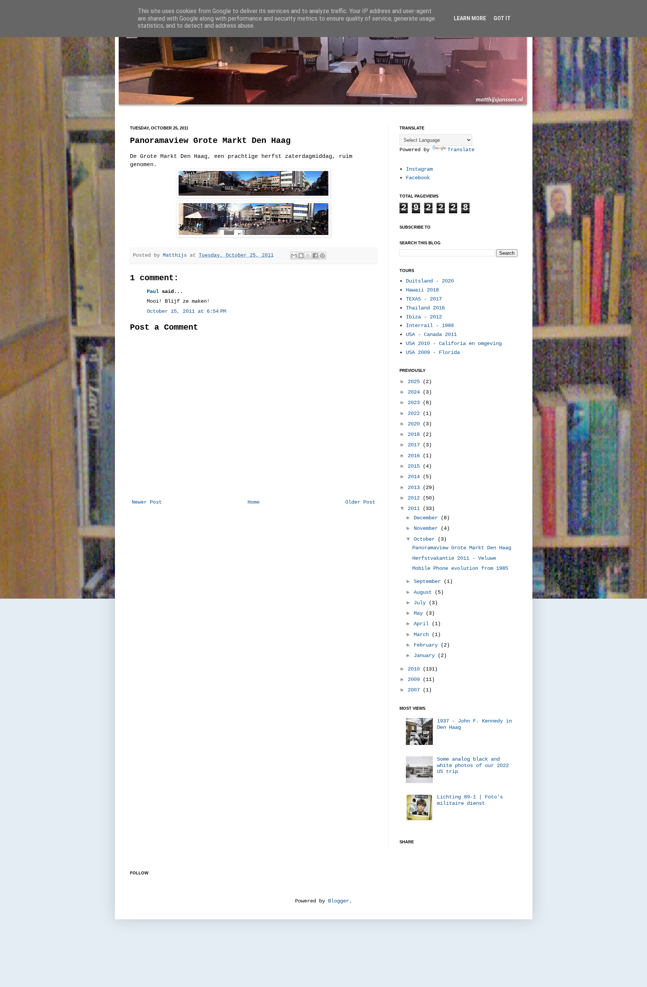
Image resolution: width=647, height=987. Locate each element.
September (429, 581)
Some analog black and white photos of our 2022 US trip (473, 765)
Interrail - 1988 (430, 326)
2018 (415, 434)
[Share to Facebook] (315, 255)
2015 (415, 466)
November (427, 528)
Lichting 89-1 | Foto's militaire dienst (470, 800)
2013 (415, 488)
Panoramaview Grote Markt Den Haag (461, 548)
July (421, 603)
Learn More (470, 18)
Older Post (360, 502)
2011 (415, 508)
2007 (415, 690)
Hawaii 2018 (422, 290)
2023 (415, 403)
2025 (415, 382)
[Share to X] (308, 255)
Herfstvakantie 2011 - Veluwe (454, 558)
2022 (415, 413)
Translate (460, 150)
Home (253, 502)
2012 (415, 498)
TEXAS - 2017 (424, 299)
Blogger (338, 901)
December (427, 518)
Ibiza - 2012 (424, 317)
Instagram (419, 169)
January (426, 655)
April (423, 624)
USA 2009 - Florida (433, 352)
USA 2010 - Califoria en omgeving (454, 343)
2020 (415, 424)
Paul (153, 291)
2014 (415, 477)
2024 (415, 392)
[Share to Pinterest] (322, 255)
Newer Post (147, 502)
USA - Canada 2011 (431, 334)
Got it (502, 18)
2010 (415, 669)
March (423, 635)
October (426, 539)
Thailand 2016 (425, 308)
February (427, 645)
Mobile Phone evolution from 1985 (460, 568)
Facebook (418, 178)
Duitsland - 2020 (430, 281)
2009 (415, 679)
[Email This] (294, 255)
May (420, 613)
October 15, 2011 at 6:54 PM (186, 311)
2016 (415, 456)
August (424, 592)
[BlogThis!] (301, 255)
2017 (415, 445)
